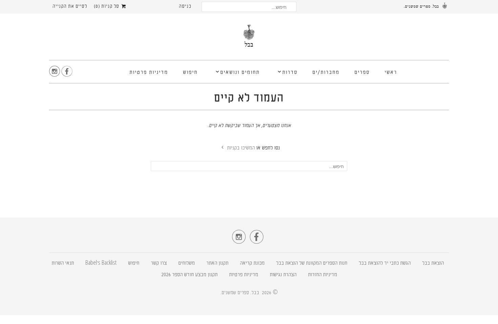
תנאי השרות (62, 263)
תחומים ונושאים (240, 73)
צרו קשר (159, 263)
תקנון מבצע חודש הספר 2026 (189, 275)
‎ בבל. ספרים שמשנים (241, 293)
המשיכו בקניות (240, 148)
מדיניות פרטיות (148, 73)
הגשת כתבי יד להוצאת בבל (385, 263)
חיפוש (190, 73)
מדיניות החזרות (322, 275)
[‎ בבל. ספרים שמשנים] (249, 38)
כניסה (185, 6)
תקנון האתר (217, 263)
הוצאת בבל (433, 263)
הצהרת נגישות (283, 275)
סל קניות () (107, 6)
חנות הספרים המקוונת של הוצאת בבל (311, 263)
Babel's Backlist (101, 263)
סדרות (289, 73)
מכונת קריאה (252, 263)
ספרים (362, 73)
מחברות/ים (325, 73)
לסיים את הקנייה (70, 6)
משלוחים (186, 263)
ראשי (391, 73)
